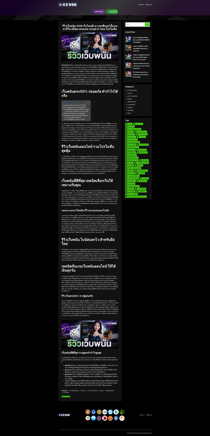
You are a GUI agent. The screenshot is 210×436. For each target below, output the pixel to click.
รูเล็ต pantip (131, 150)
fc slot (130, 124)
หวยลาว (130, 163)
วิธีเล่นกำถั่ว (142, 150)
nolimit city (131, 134)
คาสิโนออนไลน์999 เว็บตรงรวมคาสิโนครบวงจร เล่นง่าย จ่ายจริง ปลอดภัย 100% (141, 66)
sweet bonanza (132, 139)
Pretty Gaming (143, 134)
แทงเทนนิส (131, 183)
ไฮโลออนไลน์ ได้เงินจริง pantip (137, 196)
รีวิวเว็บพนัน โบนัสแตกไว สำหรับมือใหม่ (74, 113)
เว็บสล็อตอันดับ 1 (142, 170)
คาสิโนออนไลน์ (74, 390)
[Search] (147, 24)
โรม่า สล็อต (131, 191)
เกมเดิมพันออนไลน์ (142, 163)
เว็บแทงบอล (131, 173)
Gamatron (131, 126)
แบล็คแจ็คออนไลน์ (133, 186)
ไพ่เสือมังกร (142, 191)
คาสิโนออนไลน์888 (133, 142)
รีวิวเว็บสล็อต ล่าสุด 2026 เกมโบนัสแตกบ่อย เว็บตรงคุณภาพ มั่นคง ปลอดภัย (140, 75)
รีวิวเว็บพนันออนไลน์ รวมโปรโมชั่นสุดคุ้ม (75, 107)
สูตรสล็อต (145, 160)
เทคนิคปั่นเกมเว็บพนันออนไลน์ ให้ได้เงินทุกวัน (76, 115)
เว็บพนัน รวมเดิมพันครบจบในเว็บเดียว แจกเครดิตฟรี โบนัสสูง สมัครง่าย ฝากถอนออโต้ (141, 57)
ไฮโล (129, 113)
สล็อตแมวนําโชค (133, 160)
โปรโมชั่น (66, 392)
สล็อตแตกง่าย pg (133, 157)
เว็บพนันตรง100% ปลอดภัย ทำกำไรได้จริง (74, 105)
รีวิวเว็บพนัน (66, 396)
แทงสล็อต (145, 178)
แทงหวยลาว (131, 181)
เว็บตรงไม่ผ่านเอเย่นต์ (134, 168)
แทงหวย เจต (142, 181)
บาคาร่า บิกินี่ (132, 144)
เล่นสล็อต (131, 165)
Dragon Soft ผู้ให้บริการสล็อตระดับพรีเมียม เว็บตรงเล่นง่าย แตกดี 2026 (140, 49)
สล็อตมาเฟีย (143, 152)
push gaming (132, 137)
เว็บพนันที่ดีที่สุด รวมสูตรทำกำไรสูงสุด (75, 119)
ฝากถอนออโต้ (144, 144)
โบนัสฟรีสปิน (141, 188)
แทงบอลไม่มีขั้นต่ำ (133, 176)
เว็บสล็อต (82, 249)
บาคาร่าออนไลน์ (92, 390)
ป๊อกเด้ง (102, 390)
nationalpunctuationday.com (143, 433)
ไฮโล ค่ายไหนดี (132, 194)
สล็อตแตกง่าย (132, 155)
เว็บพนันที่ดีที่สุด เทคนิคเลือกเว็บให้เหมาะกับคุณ (76, 109)
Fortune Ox (139, 124)
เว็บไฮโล (141, 173)
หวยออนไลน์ (131, 104)
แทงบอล (130, 107)
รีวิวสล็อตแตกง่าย (133, 147)
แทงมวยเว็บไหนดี (133, 178)
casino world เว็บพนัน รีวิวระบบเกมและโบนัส (77, 111)
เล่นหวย (140, 165)
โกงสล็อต (131, 188)
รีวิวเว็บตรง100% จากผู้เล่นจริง (73, 117)
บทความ (83, 390)
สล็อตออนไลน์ (110, 390)
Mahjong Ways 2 (141, 131)
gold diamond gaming (134, 129)
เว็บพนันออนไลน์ (84, 156)
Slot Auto (142, 137)
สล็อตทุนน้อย (132, 152)
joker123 (130, 131)
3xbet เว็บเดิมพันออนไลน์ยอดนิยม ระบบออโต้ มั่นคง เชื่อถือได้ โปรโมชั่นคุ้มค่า (141, 40)
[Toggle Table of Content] (87, 102)
